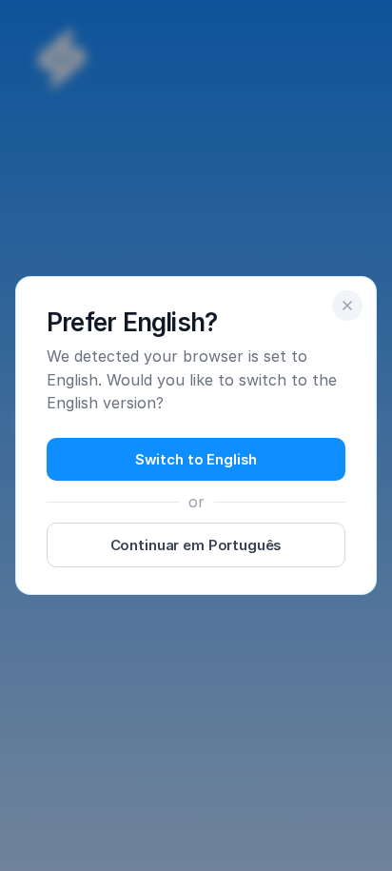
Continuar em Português (196, 545)
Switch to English (196, 459)
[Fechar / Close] (347, 305)
